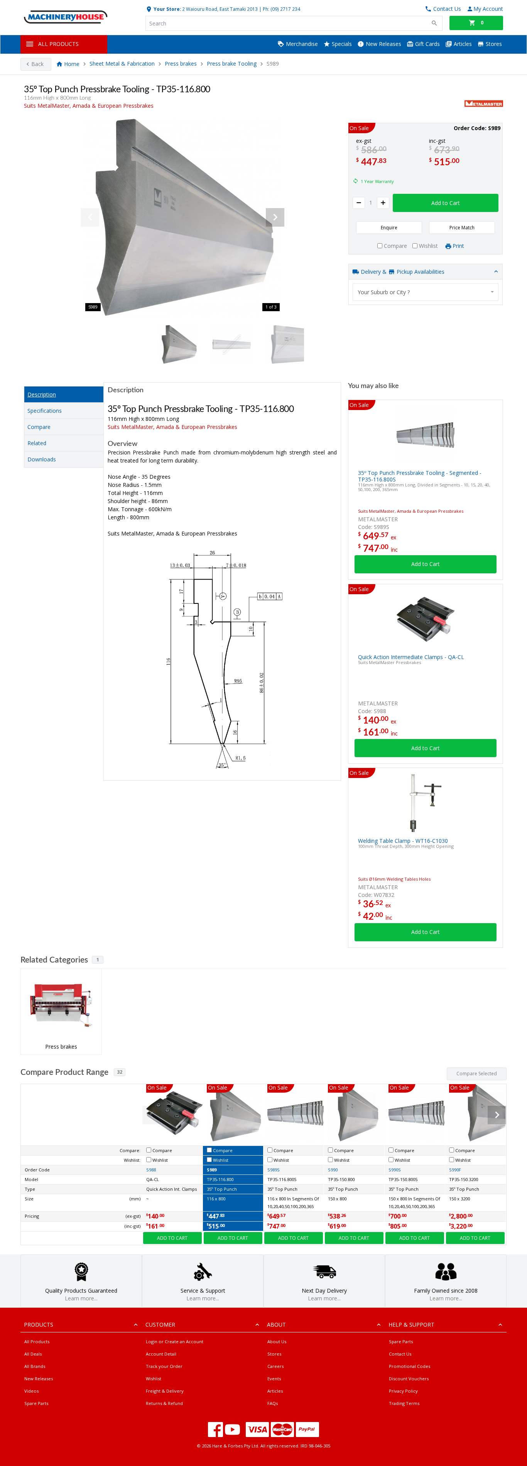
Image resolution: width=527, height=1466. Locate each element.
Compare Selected (476, 1073)
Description (41, 394)
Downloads (41, 459)
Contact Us (400, 1354)
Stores (493, 43)
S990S (394, 1170)
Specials (341, 43)
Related (36, 443)
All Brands (34, 1366)
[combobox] (425, 292)
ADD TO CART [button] (172, 1238)
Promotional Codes (409, 1366)
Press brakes (181, 64)
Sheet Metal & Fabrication (122, 64)
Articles (462, 43)
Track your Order (164, 1366)
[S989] (182, 217)
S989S (273, 1170)
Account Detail (161, 1354)
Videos (31, 1391)
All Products (36, 1341)
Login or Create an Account (174, 1341)
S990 (333, 1170)
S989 (211, 1170)
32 (119, 1072)
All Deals (33, 1354)
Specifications (44, 410)
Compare (39, 426)
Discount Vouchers (409, 1378)
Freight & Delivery (165, 1391)
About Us (276, 1341)
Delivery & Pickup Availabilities (401, 271)
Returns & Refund (164, 1403)
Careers (275, 1366)
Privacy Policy (403, 1391)
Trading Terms (404, 1403)
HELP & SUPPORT (411, 1324)
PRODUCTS (38, 1324)
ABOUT (276, 1324)
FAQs (272, 1403)
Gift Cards (427, 43)
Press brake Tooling (232, 64)
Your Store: (166, 9)
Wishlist (153, 1378)
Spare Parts (36, 1403)
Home (71, 64)
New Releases (382, 43)
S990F (455, 1170)
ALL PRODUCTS (58, 43)
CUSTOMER (160, 1324)
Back (37, 64)
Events (274, 1378)
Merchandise (301, 43)
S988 (151, 1170)
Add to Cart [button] (445, 203)
